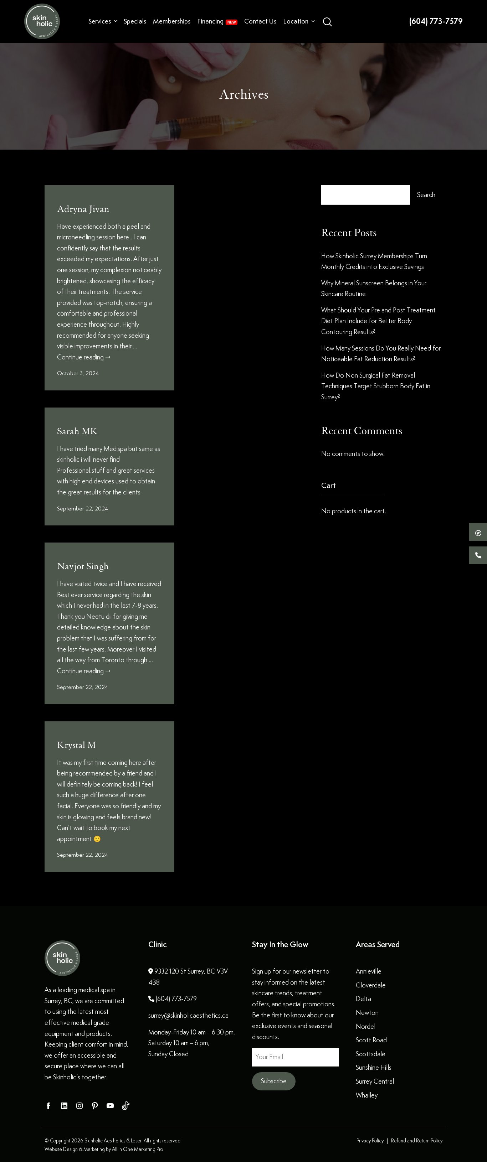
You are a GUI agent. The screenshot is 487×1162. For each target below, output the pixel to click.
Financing (210, 21)
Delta (363, 999)
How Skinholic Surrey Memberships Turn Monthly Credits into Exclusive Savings (374, 261)
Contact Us (260, 21)
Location (295, 21)
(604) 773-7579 (436, 21)
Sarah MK (77, 431)
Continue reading (84, 357)
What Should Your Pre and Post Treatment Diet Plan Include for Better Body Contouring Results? (378, 321)
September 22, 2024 (82, 508)
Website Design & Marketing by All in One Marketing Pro (104, 1149)
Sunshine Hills (373, 1067)
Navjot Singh (83, 566)
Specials (135, 21)
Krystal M (76, 745)
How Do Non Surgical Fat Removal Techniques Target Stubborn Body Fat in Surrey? (375, 386)
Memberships (171, 21)
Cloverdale (371, 985)
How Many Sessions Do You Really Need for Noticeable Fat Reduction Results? (381, 353)
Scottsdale (370, 1054)
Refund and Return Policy (416, 1140)
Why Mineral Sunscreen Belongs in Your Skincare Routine (373, 288)
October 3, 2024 (78, 373)
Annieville (368, 971)
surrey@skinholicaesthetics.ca (188, 1015)
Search (426, 195)
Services (99, 21)
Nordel (365, 1026)
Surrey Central (375, 1081)
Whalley (367, 1095)
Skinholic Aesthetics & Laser (113, 1140)
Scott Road (371, 1040)
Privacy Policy (370, 1140)
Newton (367, 1012)
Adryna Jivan (83, 209)
